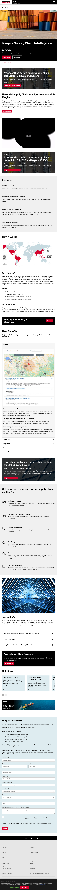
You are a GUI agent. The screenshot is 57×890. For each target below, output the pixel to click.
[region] (28, 884)
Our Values (4, 847)
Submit (5, 828)
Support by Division (6, 866)
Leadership (32, 868)
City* (3, 801)
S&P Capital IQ (10, 754)
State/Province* (5, 794)
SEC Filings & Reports (34, 855)
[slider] (28, 685)
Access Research (9, 663)
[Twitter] (26, 838)
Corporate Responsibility (35, 866)
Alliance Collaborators (7, 873)
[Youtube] (34, 838)
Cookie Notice (43, 884)
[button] (3, 695)
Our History (4, 850)
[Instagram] (31, 838)
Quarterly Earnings (34, 852)
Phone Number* (5, 776)
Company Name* (5, 770)
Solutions (5, 7)
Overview (32, 847)
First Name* (4, 763)
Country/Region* (5, 788)
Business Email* (5, 757)
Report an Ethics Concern (7, 868)
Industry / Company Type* (7, 782)
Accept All (24, 887)
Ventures (4, 852)
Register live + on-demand (11, 478)
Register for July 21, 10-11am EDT (12, 85)
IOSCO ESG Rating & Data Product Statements (40, 873)
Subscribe (49, 320)
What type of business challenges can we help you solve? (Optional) (15, 807)
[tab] (28, 390)
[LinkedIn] (37, 838)
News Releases (33, 850)
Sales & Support (5, 863)
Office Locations (5, 871)
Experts (31, 871)
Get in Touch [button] (6, 57)
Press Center (5, 855)
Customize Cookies (14, 887)
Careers (31, 863)
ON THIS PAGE (5, 62)
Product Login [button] (17, 57)
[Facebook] (29, 838)
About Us (4, 857)
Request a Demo (7, 111)
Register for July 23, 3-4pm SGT (12, 170)
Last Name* (31, 763)
